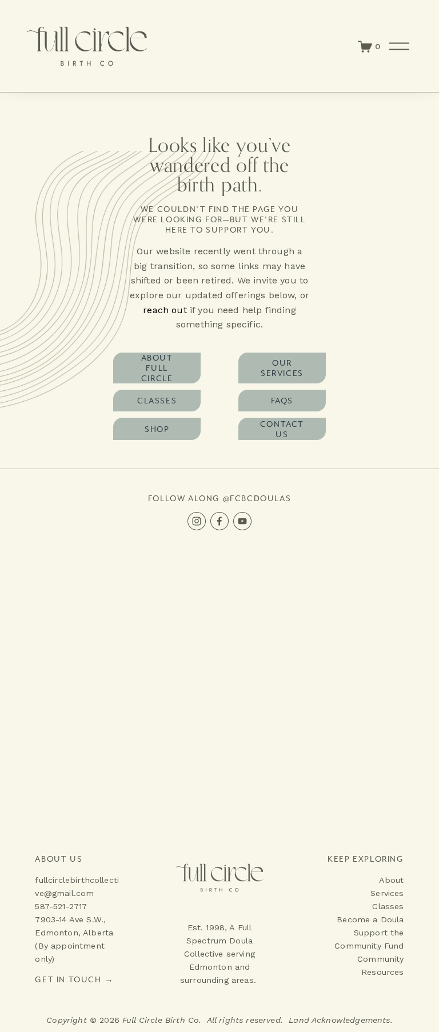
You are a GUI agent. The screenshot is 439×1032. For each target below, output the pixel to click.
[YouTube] (242, 521)
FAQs (282, 400)
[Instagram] (196, 521)
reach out (164, 310)
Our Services (282, 368)
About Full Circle (157, 368)
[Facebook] (219, 521)
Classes (157, 400)
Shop (157, 429)
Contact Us (282, 429)
